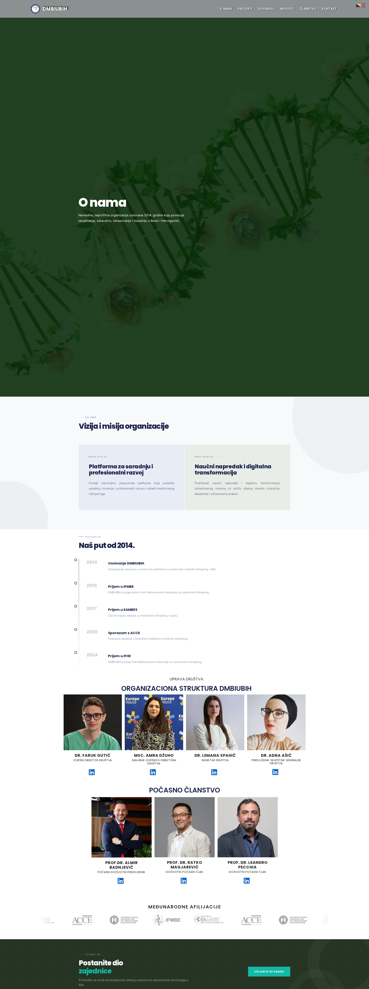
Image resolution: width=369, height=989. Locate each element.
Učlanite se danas (269, 971)
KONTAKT (329, 9)
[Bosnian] (358, 5)
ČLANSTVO (308, 9)
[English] (363, 5)
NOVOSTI (287, 9)
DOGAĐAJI (266, 9)
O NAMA (226, 9)
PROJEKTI (245, 9)
